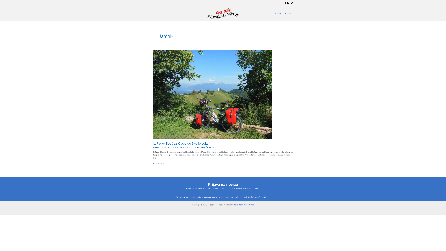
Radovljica (201, 147)
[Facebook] (288, 3)
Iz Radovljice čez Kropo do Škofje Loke (180, 143)
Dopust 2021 (158, 147)
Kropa (185, 147)
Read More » (158, 163)
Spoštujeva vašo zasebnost (259, 197)
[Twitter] (292, 3)
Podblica (192, 147)
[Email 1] (285, 3)
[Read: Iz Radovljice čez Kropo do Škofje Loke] (212, 94)
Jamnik (179, 147)
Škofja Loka (210, 147)
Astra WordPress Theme (244, 205)
